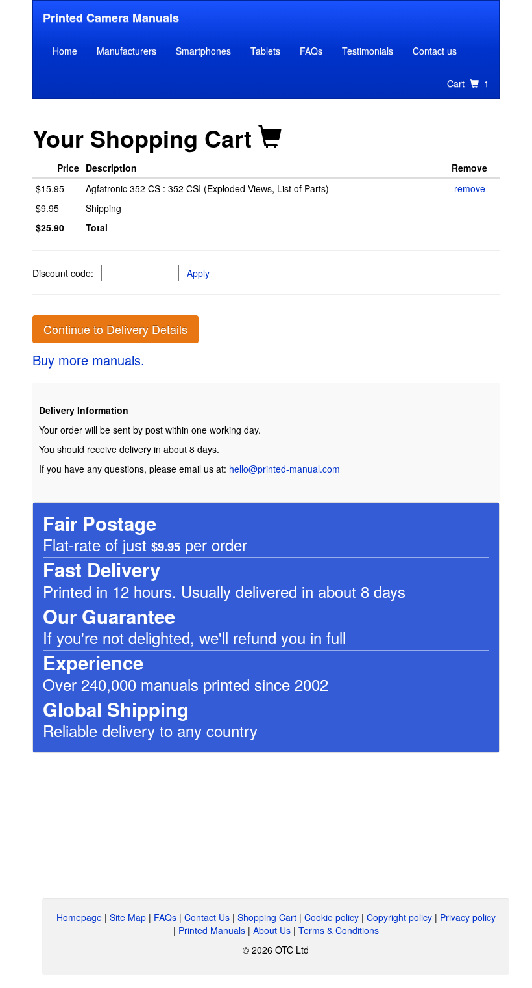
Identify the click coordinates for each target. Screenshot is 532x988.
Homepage (79, 917)
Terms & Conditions (338, 930)
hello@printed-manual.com (284, 468)
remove (469, 188)
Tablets (265, 50)
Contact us (435, 50)
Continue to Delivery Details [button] (115, 328)
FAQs (311, 50)
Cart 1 (468, 83)
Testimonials (367, 50)
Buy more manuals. (88, 359)
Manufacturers (126, 50)
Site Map (128, 917)
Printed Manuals (211, 930)
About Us (272, 930)
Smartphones (203, 50)
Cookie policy (331, 917)
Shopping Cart (266, 917)
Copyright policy (399, 917)
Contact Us (207, 917)
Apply (198, 273)
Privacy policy (468, 917)
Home (65, 50)
